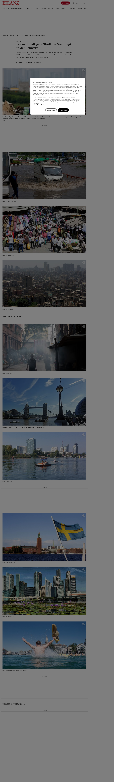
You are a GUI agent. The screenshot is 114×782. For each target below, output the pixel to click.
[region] (57, 96)
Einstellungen (51, 110)
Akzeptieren (63, 110)
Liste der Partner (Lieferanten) (40, 104)
